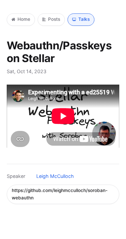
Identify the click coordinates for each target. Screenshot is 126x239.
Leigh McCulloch (55, 176)
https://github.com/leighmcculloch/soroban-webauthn (60, 194)
